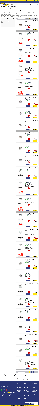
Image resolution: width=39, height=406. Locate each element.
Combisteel (11, 21)
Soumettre (31, 403)
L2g (3, 22)
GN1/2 (3, 25)
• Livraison (18, 395)
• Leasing (26, 387)
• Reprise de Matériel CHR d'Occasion (26, 396)
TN (11, 394)
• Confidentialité (27, 386)
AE (1, 394)
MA (6, 394)
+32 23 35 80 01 (30, 0)
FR (6, 392)
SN (8, 394)
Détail (35, 29)
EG (13, 392)
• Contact (18, 382)
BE (9, 392)
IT (4, 394)
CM (11, 392)
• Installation (26, 384)
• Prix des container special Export (19, 398)
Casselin (3, 21)
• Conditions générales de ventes (19, 387)
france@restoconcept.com (8, 387)
